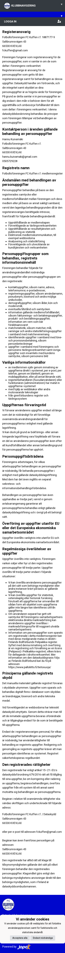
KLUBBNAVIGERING (36, 5)
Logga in (10, 21)
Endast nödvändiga (43, 937)
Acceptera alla (19, 937)
